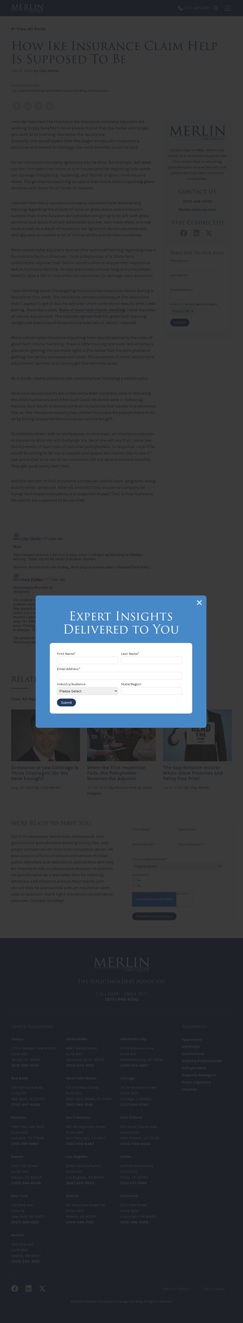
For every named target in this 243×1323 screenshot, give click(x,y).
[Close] (199, 602)
